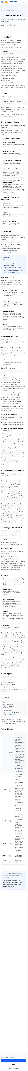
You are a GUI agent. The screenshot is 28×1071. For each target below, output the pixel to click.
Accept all (13, 1060)
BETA (6, 2)
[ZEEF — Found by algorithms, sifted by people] (13, 2)
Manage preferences (13, 1068)
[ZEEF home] (2, 2)
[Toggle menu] (24, 2)
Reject (13, 1064)
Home (4, 10)
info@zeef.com (11, 714)
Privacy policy (11, 1057)
